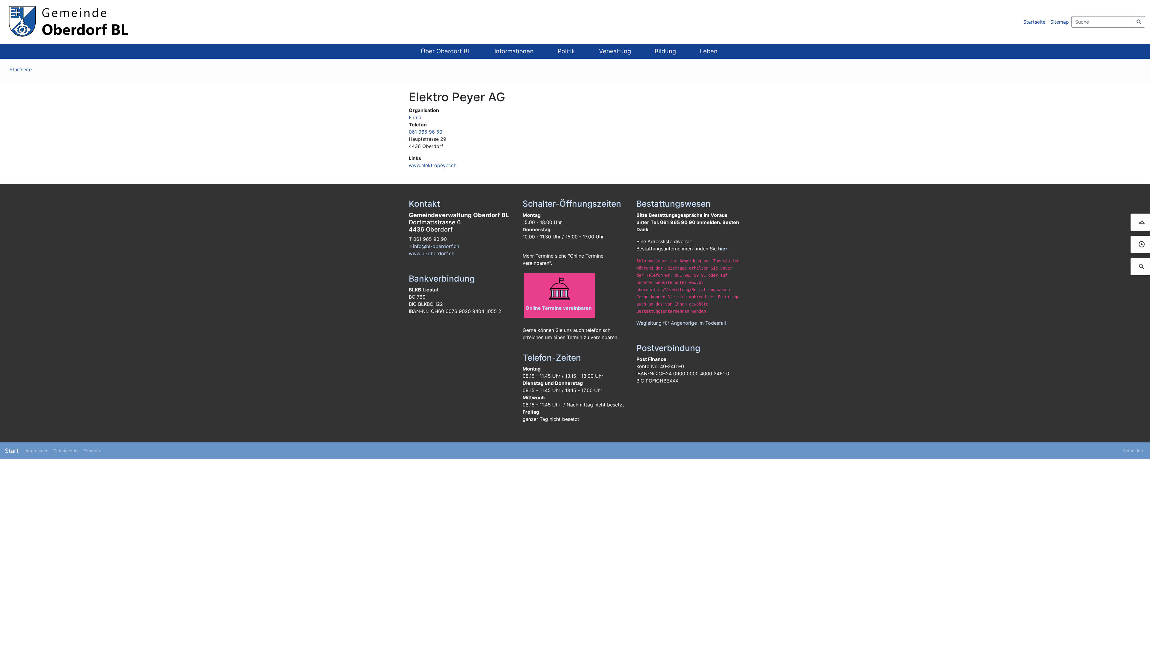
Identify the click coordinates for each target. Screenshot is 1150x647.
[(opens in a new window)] (559, 289)
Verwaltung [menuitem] (615, 51)
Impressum (37, 450)
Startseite (1034, 22)
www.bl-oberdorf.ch (431, 253)
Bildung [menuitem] (665, 51)
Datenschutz (66, 450)
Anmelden (1133, 450)
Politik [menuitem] (566, 51)
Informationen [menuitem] (514, 51)
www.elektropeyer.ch (432, 165)
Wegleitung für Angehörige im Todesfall (681, 323)
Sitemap (1059, 22)
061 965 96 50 (425, 132)
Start (12, 450)
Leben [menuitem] (709, 51)
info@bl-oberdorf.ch (436, 246)
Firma (415, 117)
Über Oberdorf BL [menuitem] (446, 51)
